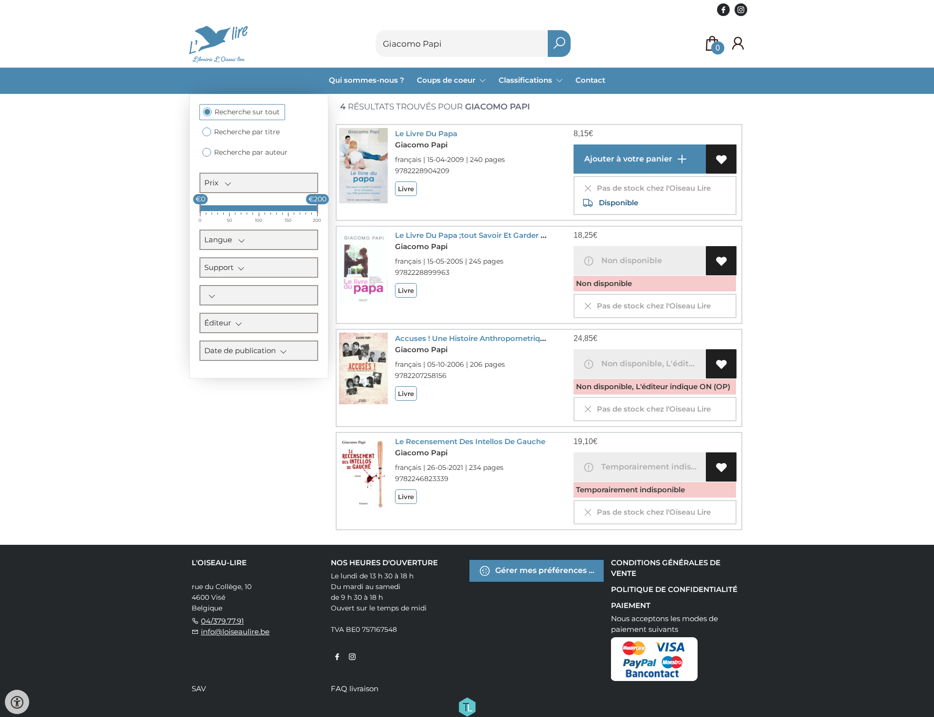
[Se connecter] (738, 43)
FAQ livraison (354, 688)
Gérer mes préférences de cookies (548, 570)
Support (220, 267)
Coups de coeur (447, 80)
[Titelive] (467, 706)
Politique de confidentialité (674, 589)
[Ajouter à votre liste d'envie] (721, 159)
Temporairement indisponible (651, 466)
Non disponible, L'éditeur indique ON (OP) (651, 363)
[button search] (559, 43)
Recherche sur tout (247, 112)
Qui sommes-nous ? (366, 80)
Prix (214, 182)
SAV (199, 688)
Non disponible (629, 260)
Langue (221, 239)
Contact (590, 80)
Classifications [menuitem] (526, 80)
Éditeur (219, 322)
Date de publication (242, 350)
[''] (258, 295)
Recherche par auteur (250, 152)
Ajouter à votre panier (627, 158)
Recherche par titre (247, 131)
